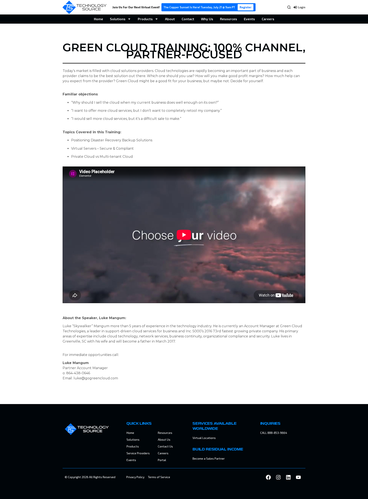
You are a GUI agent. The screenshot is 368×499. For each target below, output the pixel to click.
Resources (228, 19)
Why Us (207, 19)
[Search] (289, 7)
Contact (188, 19)
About (170, 19)
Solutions (117, 19)
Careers (268, 19)
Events (249, 19)
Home (98, 19)
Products (145, 19)
